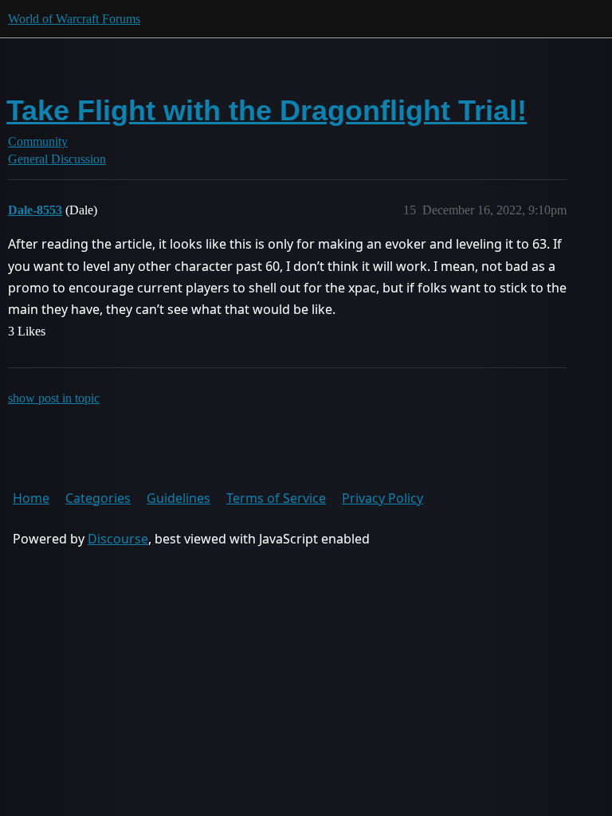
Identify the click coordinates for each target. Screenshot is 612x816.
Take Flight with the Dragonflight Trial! (266, 110)
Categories (98, 498)
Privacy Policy (382, 498)
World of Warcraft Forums (74, 19)
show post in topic (54, 398)
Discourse (118, 538)
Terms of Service (276, 498)
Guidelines (178, 498)
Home (31, 498)
